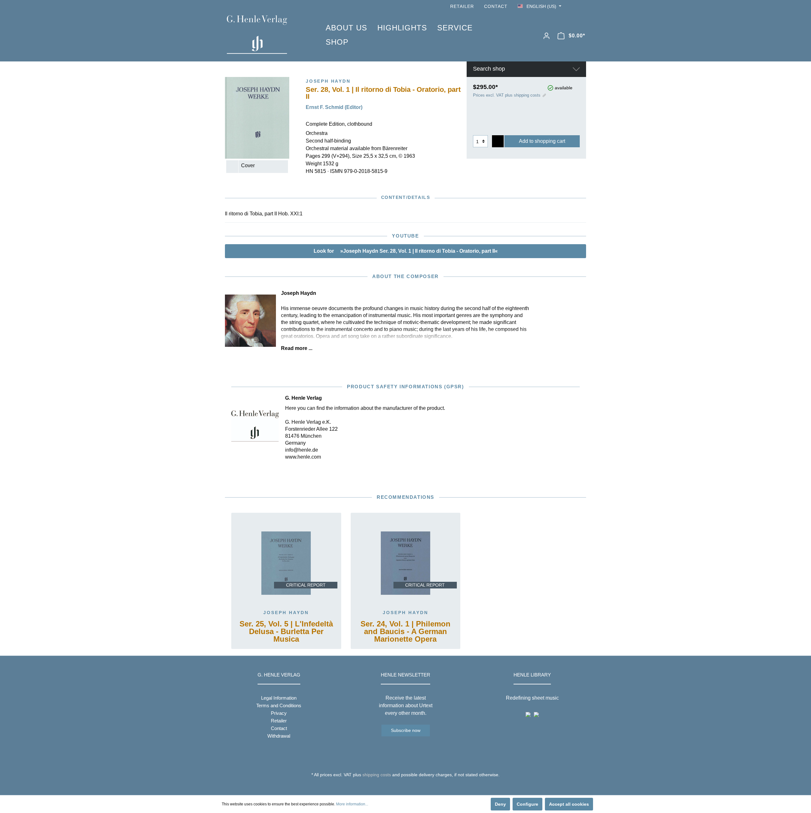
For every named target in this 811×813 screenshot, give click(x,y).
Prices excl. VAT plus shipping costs (506, 95)
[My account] (546, 36)
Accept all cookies (569, 804)
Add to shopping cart (542, 141)
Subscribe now (405, 730)
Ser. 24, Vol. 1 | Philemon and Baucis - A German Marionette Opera (405, 631)
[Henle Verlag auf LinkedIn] (410, 786)
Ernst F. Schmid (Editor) (334, 107)
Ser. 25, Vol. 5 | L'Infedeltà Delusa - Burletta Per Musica (286, 631)
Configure (527, 804)
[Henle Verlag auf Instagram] (582, 6)
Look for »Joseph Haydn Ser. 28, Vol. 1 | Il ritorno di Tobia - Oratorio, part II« (406, 251)
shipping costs (376, 774)
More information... (352, 804)
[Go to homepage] (267, 34)
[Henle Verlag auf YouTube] (573, 6)
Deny (500, 804)
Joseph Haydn (286, 612)
